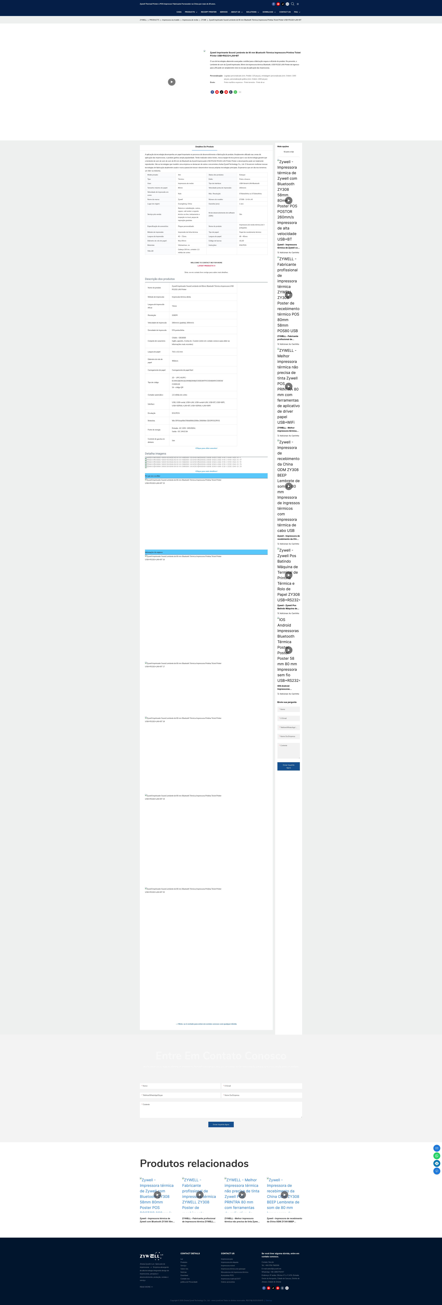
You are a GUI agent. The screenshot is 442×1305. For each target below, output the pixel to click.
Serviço (183, 1266)
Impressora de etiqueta (229, 1262)
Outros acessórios (228, 1282)
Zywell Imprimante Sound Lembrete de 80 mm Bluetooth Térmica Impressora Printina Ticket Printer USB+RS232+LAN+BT (255, 20)
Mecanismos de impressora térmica (234, 1272)
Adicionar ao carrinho (289, 252)
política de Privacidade (188, 1282)
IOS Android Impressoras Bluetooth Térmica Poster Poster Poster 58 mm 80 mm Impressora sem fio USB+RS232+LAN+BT (288, 688)
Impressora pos (227, 1259)
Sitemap (268, 1300)
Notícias (183, 1272)
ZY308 (203, 20)
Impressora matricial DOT (231, 1279)
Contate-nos (185, 1279)
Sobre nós (184, 1269)
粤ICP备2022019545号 (255, 1300)
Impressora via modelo (170, 20)
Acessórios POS (227, 1275)
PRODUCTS (154, 20)
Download (184, 1275)
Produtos (183, 1262)
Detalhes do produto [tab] (204, 147)
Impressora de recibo (190, 20)
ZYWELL (143, 20)
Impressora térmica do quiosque (233, 1269)
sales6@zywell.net (274, 1269)
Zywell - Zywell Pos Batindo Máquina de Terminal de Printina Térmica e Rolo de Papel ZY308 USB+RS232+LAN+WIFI (288, 607)
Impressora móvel (228, 1266)
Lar (181, 1259)
